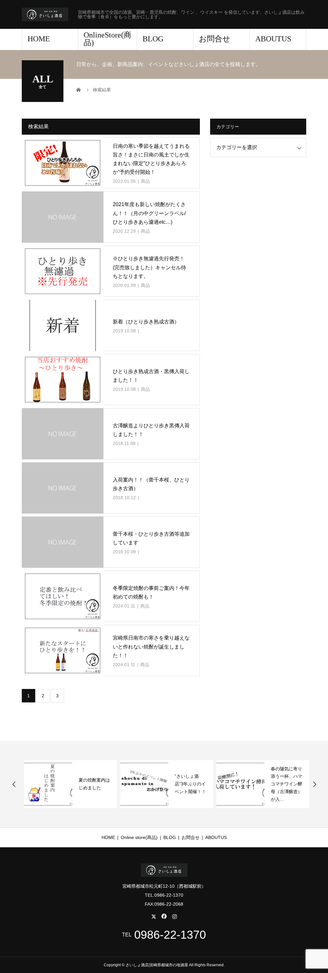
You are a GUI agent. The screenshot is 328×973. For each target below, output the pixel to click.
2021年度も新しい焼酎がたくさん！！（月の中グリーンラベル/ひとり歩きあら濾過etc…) (149, 213)
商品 (145, 181)
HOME (39, 39)
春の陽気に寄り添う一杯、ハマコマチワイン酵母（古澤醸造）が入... (284, 784)
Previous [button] (14, 784)
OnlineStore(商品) (107, 39)
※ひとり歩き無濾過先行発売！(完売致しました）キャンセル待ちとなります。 (149, 267)
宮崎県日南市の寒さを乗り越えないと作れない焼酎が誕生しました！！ (151, 646)
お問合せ (214, 39)
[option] (68, 784)
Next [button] (314, 784)
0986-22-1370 (170, 935)
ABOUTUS (273, 39)
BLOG (153, 39)
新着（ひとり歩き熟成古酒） (146, 321)
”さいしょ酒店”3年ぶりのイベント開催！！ (188, 784)
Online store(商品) (139, 837)
